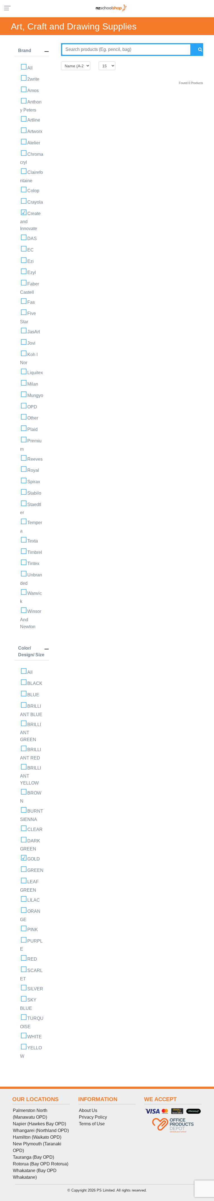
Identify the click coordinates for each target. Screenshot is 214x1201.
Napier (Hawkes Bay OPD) (39, 1123)
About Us (88, 1110)
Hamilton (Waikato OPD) (37, 1137)
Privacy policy (93, 1117)
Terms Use (92, 1123)
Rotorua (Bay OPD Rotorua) (40, 1163)
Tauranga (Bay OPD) (33, 1157)
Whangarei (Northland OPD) (41, 1130)
